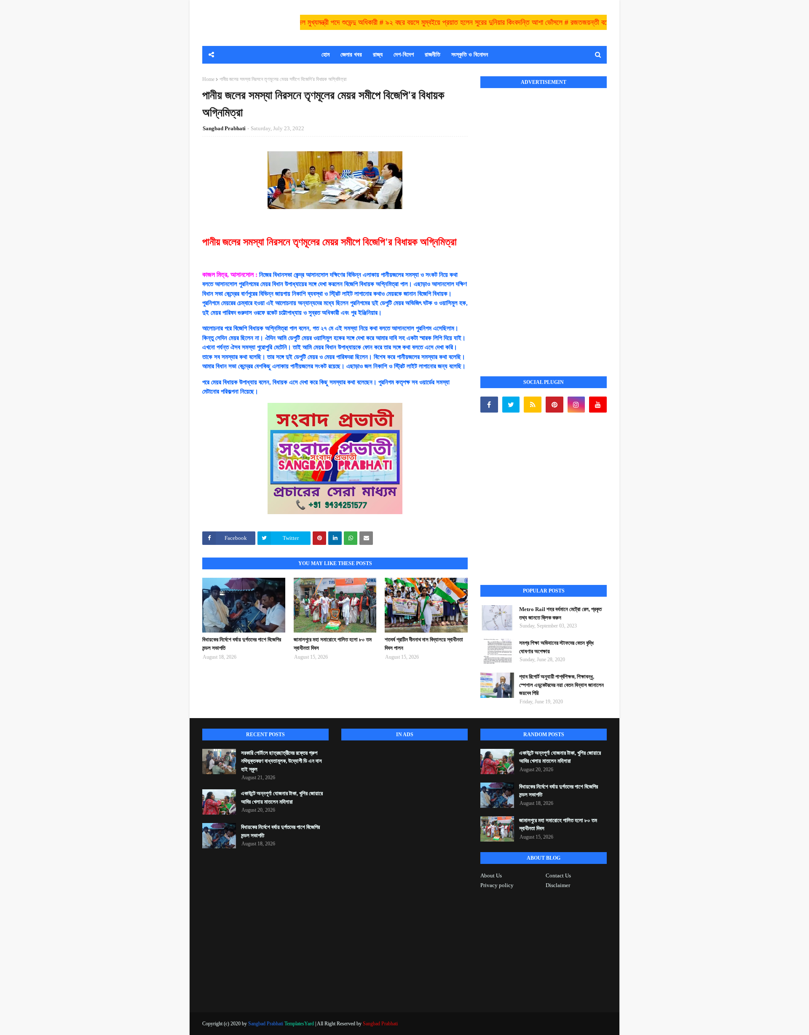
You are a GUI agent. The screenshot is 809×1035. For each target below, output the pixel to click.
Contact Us (558, 875)
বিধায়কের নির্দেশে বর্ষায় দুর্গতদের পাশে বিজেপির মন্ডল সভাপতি (241, 643)
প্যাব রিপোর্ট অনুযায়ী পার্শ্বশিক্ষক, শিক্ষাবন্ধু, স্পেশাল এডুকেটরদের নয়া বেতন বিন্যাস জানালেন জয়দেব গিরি (561, 684)
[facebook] (489, 405)
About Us (491, 875)
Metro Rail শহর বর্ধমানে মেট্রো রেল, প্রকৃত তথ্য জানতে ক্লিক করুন (560, 613)
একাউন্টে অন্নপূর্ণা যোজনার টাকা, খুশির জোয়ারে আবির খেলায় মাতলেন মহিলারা (282, 797)
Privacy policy (497, 885)
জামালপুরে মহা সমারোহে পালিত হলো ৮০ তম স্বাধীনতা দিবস (333, 643)
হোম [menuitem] (325, 54)
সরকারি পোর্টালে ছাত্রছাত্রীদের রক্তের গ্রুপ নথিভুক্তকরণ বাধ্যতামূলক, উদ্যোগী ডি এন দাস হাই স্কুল (281, 761)
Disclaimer (558, 885)
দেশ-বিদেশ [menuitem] (404, 54)
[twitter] (511, 405)
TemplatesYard (299, 1024)
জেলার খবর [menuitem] (351, 54)
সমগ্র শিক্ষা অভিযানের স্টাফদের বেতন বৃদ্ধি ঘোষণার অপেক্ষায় (556, 647)
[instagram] (576, 405)
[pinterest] (554, 405)
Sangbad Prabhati (224, 128)
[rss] (532, 405)
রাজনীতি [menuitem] (432, 54)
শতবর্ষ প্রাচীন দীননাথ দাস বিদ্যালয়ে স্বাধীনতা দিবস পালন (424, 643)
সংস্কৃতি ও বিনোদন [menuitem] (469, 54)
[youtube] (598, 405)
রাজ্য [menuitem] (378, 54)
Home (208, 79)
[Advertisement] (543, 223)
